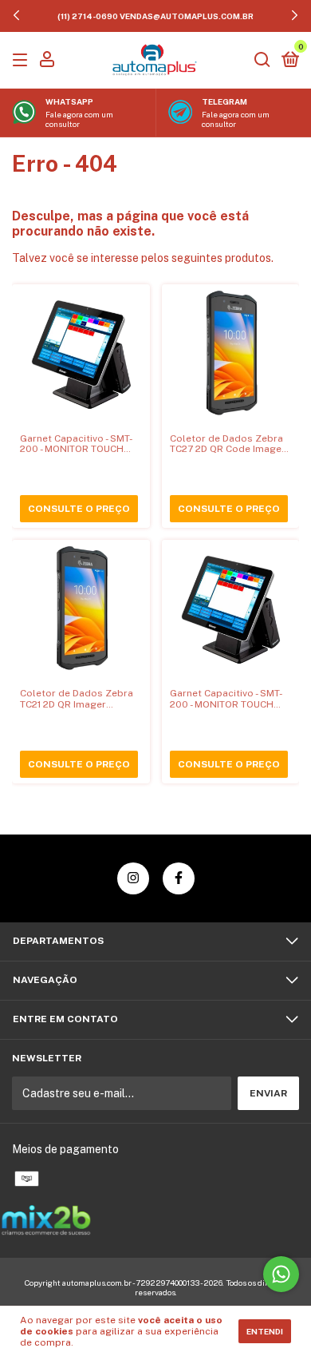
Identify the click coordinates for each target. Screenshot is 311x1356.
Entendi (264, 1331)
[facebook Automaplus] (179, 878)
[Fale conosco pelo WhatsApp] (281, 1274)
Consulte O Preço (79, 508)
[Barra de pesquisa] (262, 60)
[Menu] (22, 60)
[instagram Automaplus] (133, 878)
